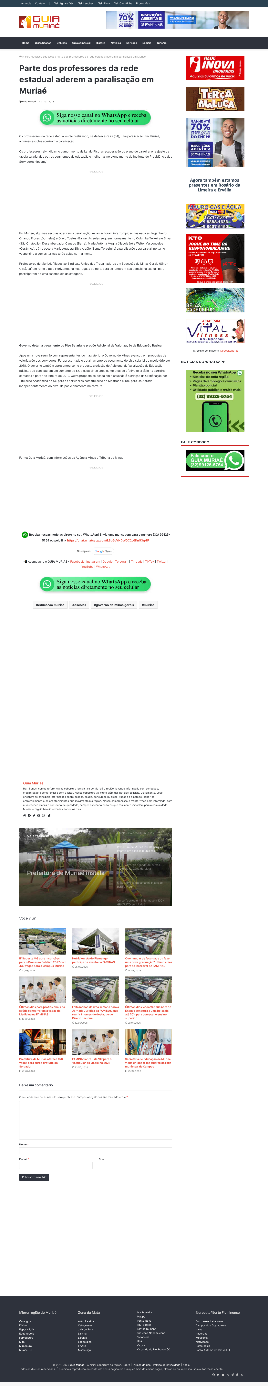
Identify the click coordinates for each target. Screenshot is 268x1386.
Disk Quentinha (123, 3)
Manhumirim (144, 1312)
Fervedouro (26, 1337)
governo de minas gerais (115, 605)
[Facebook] (30, 815)
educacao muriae (51, 605)
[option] (95, 867)
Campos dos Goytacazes (211, 1325)
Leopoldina (84, 1341)
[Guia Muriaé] (39, 22)
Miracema (202, 1337)
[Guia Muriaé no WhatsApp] (96, 117)
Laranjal (82, 1337)
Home (25, 42)
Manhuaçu (84, 1350)
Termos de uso (141, 1364)
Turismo (162, 42)
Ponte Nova (144, 1320)
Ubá (139, 1341)
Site (101, 1159)
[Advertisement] (95, 202)
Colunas (62, 42)
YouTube (87, 566)
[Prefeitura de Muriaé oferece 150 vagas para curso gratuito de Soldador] (42, 1042)
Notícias (116, 42)
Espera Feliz (26, 1329)
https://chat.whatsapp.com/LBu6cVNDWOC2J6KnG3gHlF (108, 540)
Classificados (43, 42)
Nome (24, 1144)
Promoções (143, 3)
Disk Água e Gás (64, 3)
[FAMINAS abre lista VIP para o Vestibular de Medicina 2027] (95, 1042)
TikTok (149, 561)
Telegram (121, 561)
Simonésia (143, 1337)
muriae (149, 605)
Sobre (126, 1364)
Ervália (82, 1345)
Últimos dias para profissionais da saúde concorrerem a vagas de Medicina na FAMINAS (42, 1010)
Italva (199, 1329)
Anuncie (26, 3)
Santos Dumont (146, 1328)
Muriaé (23, 1350)
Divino (23, 1325)
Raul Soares (144, 1324)
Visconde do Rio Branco (151, 1349)
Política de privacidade (166, 1364)
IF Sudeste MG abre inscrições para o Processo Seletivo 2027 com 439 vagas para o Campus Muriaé (42, 962)
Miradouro (25, 1345)
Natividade (202, 1341)
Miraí (22, 1341)
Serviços (131, 42)
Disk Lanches (85, 3)
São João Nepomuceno (151, 1333)
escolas (80, 605)
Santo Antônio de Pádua (210, 1350)
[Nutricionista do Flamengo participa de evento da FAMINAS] (95, 941)
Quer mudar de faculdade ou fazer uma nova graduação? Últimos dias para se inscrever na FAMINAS (148, 962)
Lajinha (82, 1333)
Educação (49, 56)
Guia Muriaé (29, 101)
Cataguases (85, 1325)
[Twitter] (35, 815)
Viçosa (141, 1345)
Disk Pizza (104, 3)
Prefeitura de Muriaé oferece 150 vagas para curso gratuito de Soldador (41, 1062)
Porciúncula (203, 1345)
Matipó (141, 1316)
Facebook (77, 561)
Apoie (186, 1364)
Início (25, 56)
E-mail (24, 1159)
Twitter (162, 561)
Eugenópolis (26, 1333)
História (100, 42)
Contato (40, 3)
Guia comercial (81, 42)
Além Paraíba (86, 1321)
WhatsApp (103, 566)
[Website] (25, 815)
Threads (136, 561)
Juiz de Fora (85, 1329)
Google (108, 561)
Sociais (146, 42)
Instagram (93, 561)
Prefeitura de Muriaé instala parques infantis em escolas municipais (66, 868)
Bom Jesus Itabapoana (209, 1321)
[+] (30, 1350)
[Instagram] (44, 815)
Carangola (25, 1321)
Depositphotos (229, 350)
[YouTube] (39, 815)
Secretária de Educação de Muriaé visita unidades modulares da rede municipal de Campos (148, 1062)
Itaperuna (201, 1333)
